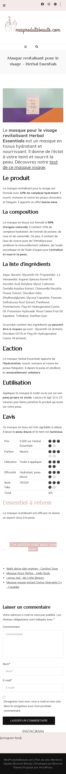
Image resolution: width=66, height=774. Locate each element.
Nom (6, 664)
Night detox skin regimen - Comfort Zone (32, 568)
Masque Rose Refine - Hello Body (28, 573)
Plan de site (42, 759)
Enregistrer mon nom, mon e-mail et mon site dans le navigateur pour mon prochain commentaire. (32, 706)
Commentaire (11, 627)
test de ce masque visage (30, 164)
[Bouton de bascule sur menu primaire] (26, 47)
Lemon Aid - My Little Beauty (25, 578)
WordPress (45, 767)
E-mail (7, 680)
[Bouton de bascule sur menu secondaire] (4, 5)
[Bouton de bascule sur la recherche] (36, 47)
